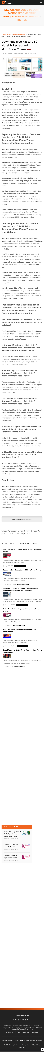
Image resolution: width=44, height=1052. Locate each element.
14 (17, 849)
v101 (21, 534)
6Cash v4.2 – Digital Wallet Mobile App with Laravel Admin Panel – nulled (12, 834)
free (21, 531)
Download (13, 531)
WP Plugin (18, 1032)
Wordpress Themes (20, 566)
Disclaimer (23, 1045)
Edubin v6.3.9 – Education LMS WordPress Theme (22, 570)
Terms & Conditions (34, 1045)
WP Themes (9, 1032)
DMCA (6, 1045)
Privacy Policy (13, 1045)
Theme (14, 534)
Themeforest (34, 1032)
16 (17, 838)
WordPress (29, 534)
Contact (22, 1047)
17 (17, 860)
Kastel (35, 531)
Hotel (28, 531)
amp (5, 531)
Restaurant (5, 534)
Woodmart (25, 1032)
